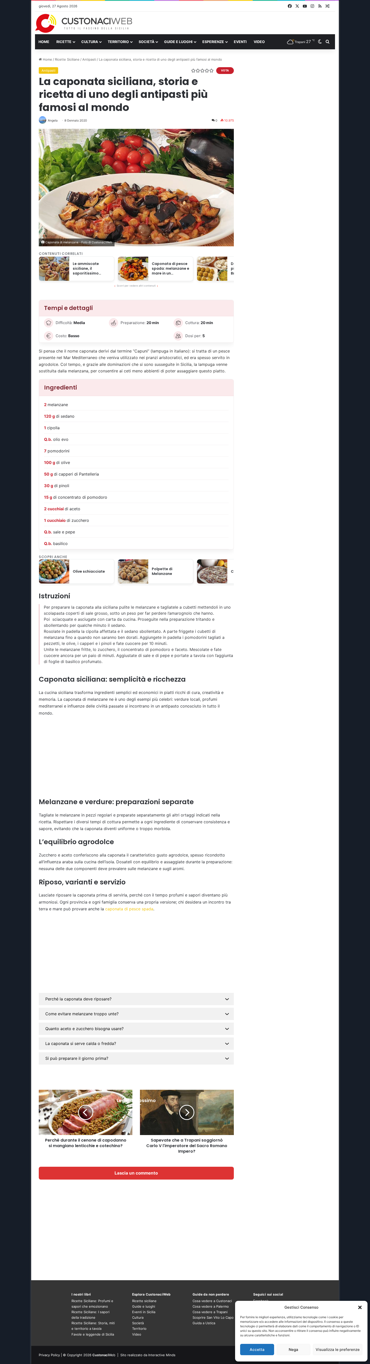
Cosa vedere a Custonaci (212, 1301)
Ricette (63, 42)
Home (44, 42)
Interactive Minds (161, 1355)
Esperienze (213, 42)
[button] (359, 1307)
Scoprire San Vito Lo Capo (213, 1317)
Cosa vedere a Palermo (211, 1306)
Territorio (118, 42)
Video (259, 42)
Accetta (257, 1349)
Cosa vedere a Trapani (210, 1312)
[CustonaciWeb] (84, 23)
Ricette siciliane (144, 1301)
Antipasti (89, 59)
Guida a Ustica (204, 1323)
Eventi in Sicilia (143, 1312)
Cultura (89, 42)
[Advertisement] (136, 757)
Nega (293, 1349)
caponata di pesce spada (129, 908)
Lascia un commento (136, 1173)
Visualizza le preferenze (338, 1349)
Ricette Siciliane (67, 59)
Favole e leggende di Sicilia (92, 1334)
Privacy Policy (49, 1355)
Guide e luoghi (178, 42)
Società (146, 42)
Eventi (240, 42)
